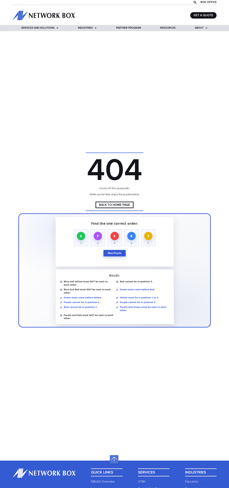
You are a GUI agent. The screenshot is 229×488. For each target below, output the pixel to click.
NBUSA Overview (102, 481)
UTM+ (142, 481)
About (199, 28)
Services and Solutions (38, 28)
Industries (85, 28)
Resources (168, 28)
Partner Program (128, 28)
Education (191, 481)
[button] (195, 2)
